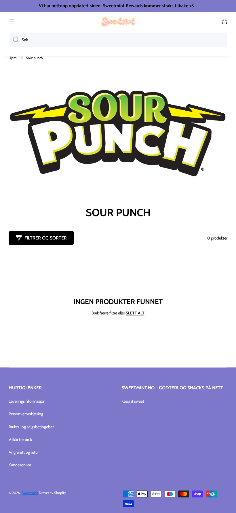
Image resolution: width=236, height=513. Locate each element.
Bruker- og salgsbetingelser (31, 426)
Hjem (13, 58)
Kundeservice (20, 464)
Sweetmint (30, 493)
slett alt (135, 313)
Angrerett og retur (24, 452)
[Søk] (14, 40)
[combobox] (118, 40)
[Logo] (118, 22)
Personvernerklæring (26, 413)
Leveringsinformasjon (27, 401)
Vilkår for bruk (20, 439)
